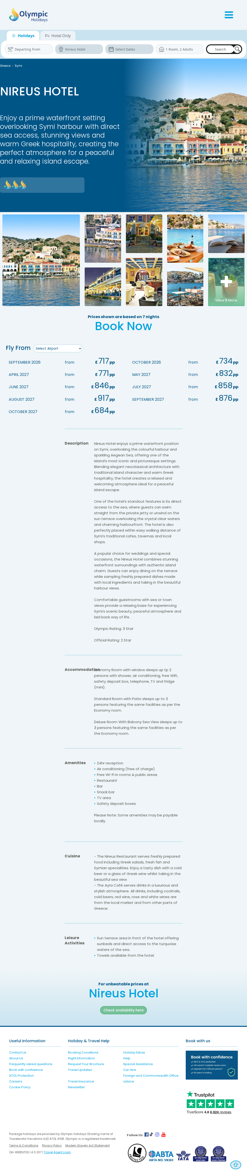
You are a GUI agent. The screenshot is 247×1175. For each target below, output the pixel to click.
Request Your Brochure (86, 1064)
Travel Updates (80, 1070)
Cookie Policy (19, 1087)
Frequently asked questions (30, 1064)
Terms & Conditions (23, 1145)
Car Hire (129, 1070)
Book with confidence (26, 1070)
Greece (5, 66)
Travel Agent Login (57, 1152)
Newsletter (76, 1087)
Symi (18, 66)
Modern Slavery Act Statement (87, 1145)
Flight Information (81, 1058)
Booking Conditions (83, 1052)
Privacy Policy (52, 1145)
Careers (15, 1081)
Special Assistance (138, 1064)
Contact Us (17, 1052)
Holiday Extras (134, 1052)
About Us (16, 1058)
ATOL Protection (21, 1075)
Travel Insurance (81, 1081)
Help (126, 1058)
